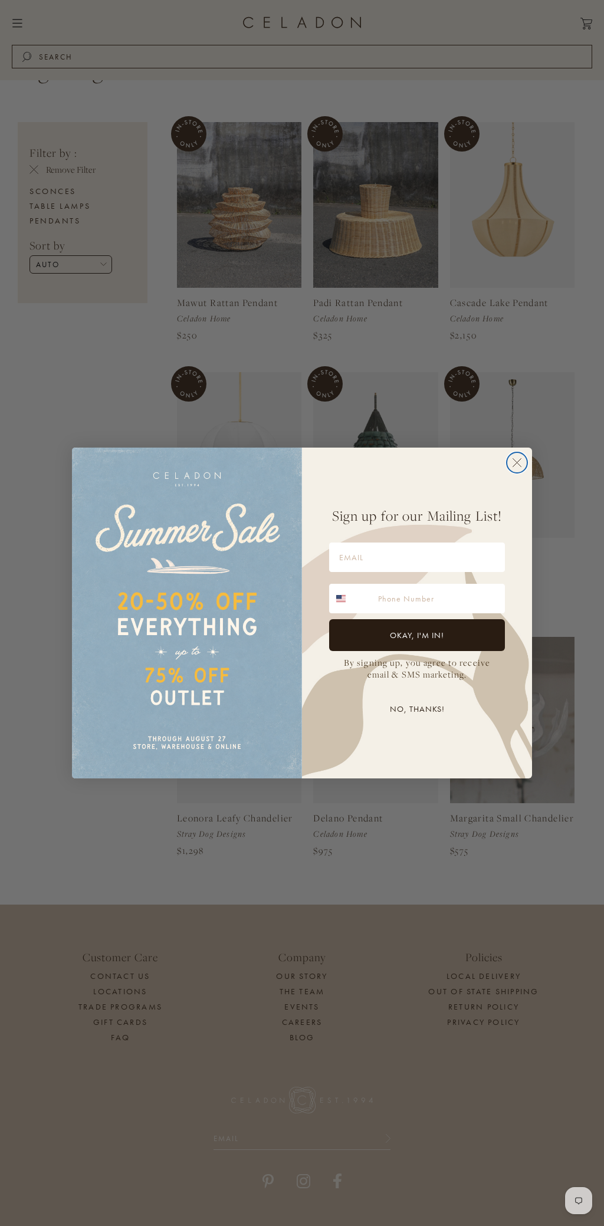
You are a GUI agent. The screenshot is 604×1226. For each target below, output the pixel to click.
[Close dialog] (517, 462)
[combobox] (351, 598)
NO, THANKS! (417, 709)
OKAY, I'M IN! (417, 635)
